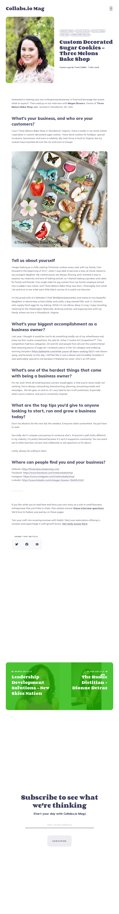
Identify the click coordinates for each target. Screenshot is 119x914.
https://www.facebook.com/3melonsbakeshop (48, 472)
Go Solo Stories (98, 31)
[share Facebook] (27, 544)
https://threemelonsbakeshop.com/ (40, 469)
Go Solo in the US (82, 31)
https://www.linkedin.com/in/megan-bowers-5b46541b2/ (53, 480)
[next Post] (32, 686)
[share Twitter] (17, 544)
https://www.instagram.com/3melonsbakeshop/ (49, 476)
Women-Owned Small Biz (81, 34)
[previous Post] (86, 686)
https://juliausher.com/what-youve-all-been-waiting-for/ (62, 351)
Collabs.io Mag (25, 8)
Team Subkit (80, 67)
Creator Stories (67, 31)
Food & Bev (65, 34)
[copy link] (37, 544)
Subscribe (59, 841)
